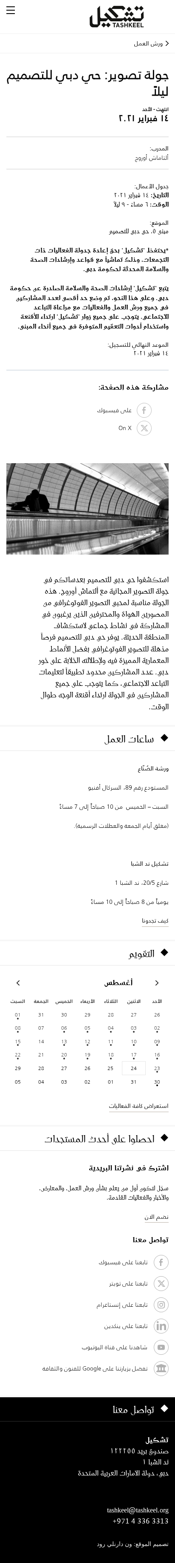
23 (157, 1068)
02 (157, 1028)
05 (87, 1028)
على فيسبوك (117, 410)
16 (157, 1054)
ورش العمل (148, 43)
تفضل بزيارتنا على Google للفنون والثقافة (94, 1368)
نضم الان (157, 1216)
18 (111, 1054)
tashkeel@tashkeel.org (138, 1509)
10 (134, 1041)
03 (134, 1028)
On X (128, 428)
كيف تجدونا (155, 920)
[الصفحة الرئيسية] (127, 16)
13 (64, 1041)
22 (18, 1054)
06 (64, 1028)
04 (111, 1028)
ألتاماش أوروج (152, 157)
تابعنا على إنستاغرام (122, 1304)
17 (134, 1054)
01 (18, 1015)
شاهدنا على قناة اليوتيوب (114, 1347)
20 (64, 1054)
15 (18, 1041)
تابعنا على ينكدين (125, 1326)
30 (157, 1082)
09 (157, 1041)
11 (111, 1041)
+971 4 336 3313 (141, 1520)
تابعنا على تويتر (128, 1283)
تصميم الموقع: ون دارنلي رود (133, 1544)
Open (10, 10)
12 (87, 1041)
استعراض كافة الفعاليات (139, 1105)
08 (18, 1028)
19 (87, 1054)
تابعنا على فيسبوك (123, 1262)
